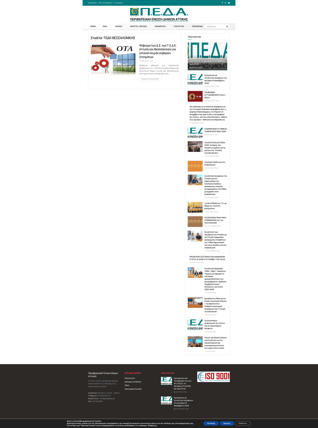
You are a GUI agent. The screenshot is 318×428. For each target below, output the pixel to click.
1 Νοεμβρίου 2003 (146, 61)
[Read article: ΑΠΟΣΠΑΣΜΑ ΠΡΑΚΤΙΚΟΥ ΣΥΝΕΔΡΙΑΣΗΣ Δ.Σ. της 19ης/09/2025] (195, 221)
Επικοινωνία (118, 3)
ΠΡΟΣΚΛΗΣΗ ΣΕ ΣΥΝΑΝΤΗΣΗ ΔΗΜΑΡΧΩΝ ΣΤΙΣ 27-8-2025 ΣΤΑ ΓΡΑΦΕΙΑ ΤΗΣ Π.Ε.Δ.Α (207, 258)
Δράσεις (118, 26)
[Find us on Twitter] (225, 3)
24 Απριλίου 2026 (196, 67)
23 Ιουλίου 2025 (211, 293)
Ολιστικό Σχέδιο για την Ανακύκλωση (214, 163)
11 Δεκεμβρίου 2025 (212, 86)
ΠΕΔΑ (105, 26)
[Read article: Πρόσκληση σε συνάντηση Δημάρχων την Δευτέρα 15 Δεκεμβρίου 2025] (195, 79)
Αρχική (93, 26)
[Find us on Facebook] (222, 3)
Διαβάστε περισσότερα (151, 79)
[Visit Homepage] (159, 14)
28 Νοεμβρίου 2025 (212, 101)
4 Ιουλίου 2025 (210, 351)
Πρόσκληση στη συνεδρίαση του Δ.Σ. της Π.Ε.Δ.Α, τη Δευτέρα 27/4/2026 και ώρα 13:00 (207, 61)
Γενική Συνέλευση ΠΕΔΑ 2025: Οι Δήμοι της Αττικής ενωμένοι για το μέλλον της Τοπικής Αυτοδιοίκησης (214, 147)
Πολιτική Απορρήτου (105, 3)
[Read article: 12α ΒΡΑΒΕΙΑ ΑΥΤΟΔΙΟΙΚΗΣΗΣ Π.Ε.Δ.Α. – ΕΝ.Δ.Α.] (195, 96)
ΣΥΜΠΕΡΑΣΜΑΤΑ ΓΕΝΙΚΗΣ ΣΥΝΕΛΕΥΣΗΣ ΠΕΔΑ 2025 (215, 130)
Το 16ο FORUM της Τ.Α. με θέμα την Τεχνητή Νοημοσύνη (215, 206)
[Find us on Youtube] (229, 3)
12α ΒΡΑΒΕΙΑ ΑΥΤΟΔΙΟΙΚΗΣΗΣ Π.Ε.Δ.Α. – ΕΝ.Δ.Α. (215, 95)
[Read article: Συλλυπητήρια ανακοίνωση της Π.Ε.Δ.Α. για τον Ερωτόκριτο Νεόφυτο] (195, 324)
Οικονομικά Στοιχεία (133, 389)
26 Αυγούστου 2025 (197, 262)
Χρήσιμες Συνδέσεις (133, 382)
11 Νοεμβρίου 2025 (197, 123)
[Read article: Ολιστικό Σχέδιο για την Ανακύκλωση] (195, 166)
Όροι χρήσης (92, 3)
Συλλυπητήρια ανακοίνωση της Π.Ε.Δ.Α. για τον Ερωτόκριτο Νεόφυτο (214, 324)
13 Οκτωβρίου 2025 (212, 212)
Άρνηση (226, 423)
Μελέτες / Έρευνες (138, 26)
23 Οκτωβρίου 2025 (212, 168)
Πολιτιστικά (179, 26)
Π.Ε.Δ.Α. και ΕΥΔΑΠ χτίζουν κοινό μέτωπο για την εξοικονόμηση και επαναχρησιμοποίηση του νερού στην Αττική (215, 342)
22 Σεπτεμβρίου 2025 (213, 226)
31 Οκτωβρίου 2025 (212, 156)
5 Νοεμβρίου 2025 (212, 135)
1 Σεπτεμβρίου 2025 (212, 251)
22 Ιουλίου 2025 (211, 315)
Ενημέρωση (160, 26)
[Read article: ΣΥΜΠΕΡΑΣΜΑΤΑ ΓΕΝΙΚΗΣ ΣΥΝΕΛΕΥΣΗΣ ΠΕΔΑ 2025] (195, 133)
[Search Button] (227, 26)
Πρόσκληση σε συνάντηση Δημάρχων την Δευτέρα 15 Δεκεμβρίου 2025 (215, 79)
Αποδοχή (211, 423)
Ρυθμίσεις (243, 423)
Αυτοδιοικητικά (99, 46)
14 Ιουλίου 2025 (211, 332)
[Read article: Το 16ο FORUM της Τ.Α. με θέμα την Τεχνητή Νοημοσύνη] (195, 207)
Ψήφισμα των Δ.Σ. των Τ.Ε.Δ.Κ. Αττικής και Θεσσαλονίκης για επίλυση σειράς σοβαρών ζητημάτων (158, 51)
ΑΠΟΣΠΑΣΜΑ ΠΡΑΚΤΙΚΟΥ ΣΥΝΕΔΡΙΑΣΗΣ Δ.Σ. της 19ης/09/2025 (215, 220)
